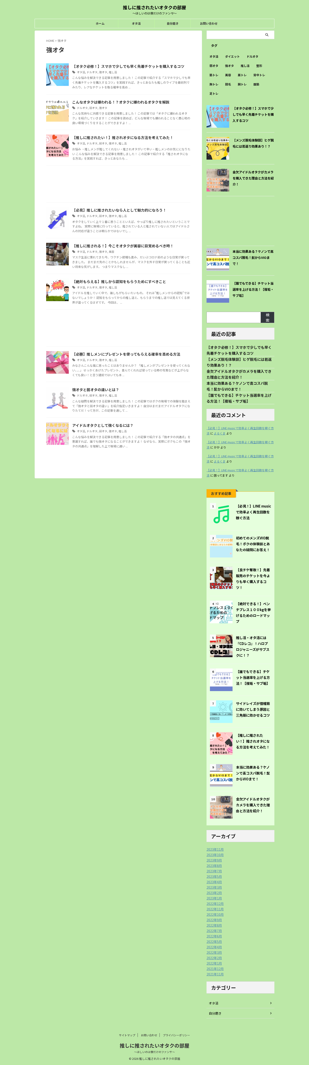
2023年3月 (214, 887)
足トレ (213, 93)
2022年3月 (214, 952)
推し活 (113, 72)
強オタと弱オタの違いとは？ (95, 389)
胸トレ (213, 84)
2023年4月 (214, 882)
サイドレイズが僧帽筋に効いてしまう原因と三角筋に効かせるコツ (253, 709)
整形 (259, 66)
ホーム (100, 23)
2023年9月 (214, 860)
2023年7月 (214, 871)
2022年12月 (215, 903)
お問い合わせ (209, 23)
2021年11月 (215, 974)
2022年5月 (214, 941)
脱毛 (228, 84)
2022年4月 (214, 947)
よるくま (220, 433)
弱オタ (93, 108)
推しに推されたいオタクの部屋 (154, 7)
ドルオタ (92, 72)
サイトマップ (127, 1035)
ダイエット (232, 56)
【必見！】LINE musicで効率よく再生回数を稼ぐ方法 (253, 511)
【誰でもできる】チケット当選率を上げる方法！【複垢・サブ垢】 (253, 289)
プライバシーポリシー (176, 1035)
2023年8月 (214, 865)
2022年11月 (215, 909)
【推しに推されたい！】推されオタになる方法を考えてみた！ (122, 137)
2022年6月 (214, 936)
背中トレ (259, 75)
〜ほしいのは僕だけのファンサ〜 (154, 1052)
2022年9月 (214, 920)
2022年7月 (214, 930)
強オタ (103, 72)
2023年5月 (214, 876)
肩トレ (242, 75)
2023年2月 (214, 892)
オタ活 (136, 23)
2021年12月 (215, 968)
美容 (111, 251)
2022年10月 (215, 914)
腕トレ (242, 84)
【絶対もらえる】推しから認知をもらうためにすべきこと (119, 281)
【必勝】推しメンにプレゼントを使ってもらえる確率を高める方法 (126, 354)
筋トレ (213, 75)
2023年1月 (214, 898)
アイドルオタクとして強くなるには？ (102, 425)
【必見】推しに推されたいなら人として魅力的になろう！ (119, 210)
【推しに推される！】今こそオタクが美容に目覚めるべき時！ (123, 245)
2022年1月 (214, 963)
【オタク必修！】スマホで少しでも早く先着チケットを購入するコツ (128, 66)
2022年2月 (214, 958)
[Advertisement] (118, 185)
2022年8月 (214, 925)
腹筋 (256, 84)
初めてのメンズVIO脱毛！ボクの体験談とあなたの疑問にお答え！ (253, 543)
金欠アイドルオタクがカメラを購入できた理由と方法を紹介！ (253, 178)
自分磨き (172, 23)
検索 (267, 317)
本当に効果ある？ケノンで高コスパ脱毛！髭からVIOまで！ (253, 257)
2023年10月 (215, 854)
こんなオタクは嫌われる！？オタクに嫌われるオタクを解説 (120, 102)
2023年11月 (215, 849)
